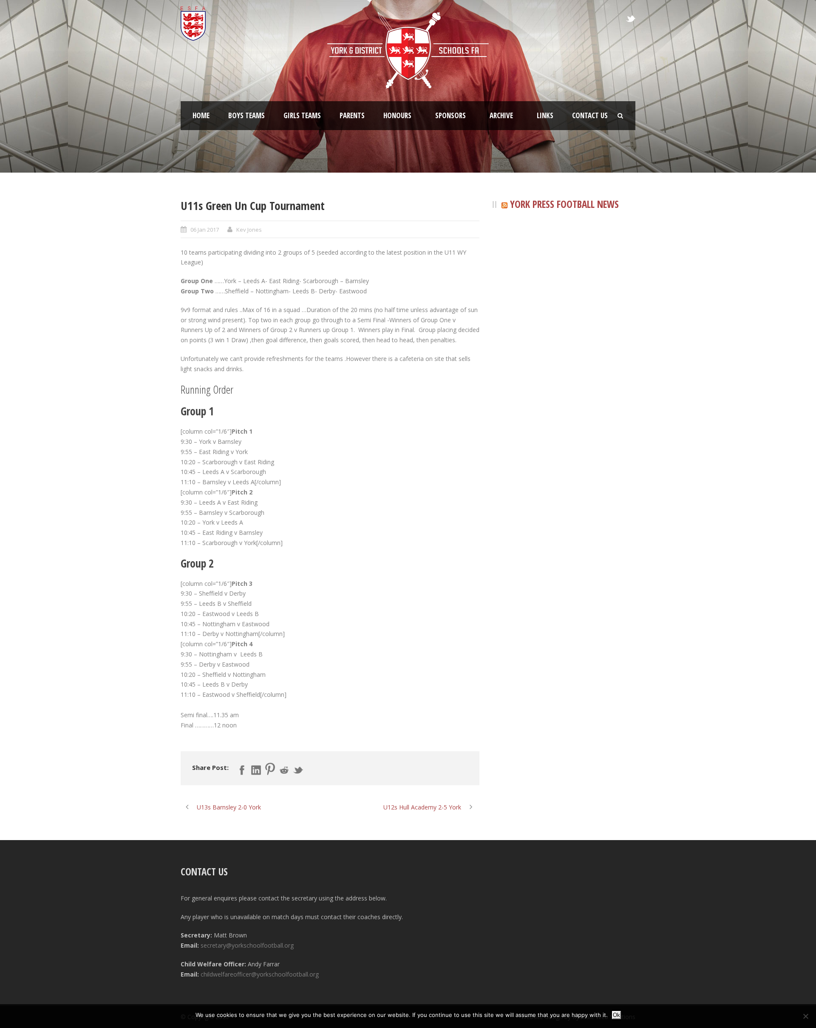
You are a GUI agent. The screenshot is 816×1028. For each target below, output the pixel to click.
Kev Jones (249, 229)
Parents (352, 115)
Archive (501, 115)
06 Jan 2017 (204, 229)
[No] (805, 1016)
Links (545, 115)
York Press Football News (564, 204)
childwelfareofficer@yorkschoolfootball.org (260, 974)
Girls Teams (302, 115)
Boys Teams (246, 115)
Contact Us (590, 115)
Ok (616, 1015)
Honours (397, 115)
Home (201, 115)
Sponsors (450, 115)
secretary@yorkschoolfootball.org (247, 945)
